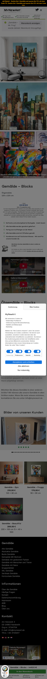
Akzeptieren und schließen (23, 362)
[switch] (5, 675)
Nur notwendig (23, 370)
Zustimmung (12, 307)
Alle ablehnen (23, 366)
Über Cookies (34, 307)
